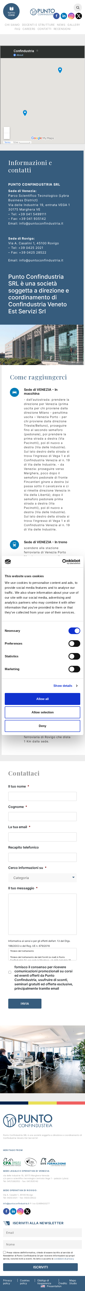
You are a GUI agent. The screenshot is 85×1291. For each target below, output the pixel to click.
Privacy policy (7, 1282)
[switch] (74, 643)
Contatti (44, 28)
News (61, 24)
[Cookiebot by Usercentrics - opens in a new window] (62, 561)
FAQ (17, 28)
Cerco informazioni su (27, 868)
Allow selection (43, 712)
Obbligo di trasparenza (44, 1282)
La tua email (19, 827)
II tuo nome (18, 786)
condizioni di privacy (64, 1258)
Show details (62, 685)
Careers (28, 28)
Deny (42, 726)
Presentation (54, 1286)
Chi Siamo (12, 24)
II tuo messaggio (23, 888)
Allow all (42, 699)
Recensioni (62, 28)
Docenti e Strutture (38, 24)
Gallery (73, 24)
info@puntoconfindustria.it (16, 1203)
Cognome (17, 807)
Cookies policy (25, 1282)
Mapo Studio (73, 1282)
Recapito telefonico (23, 847)
